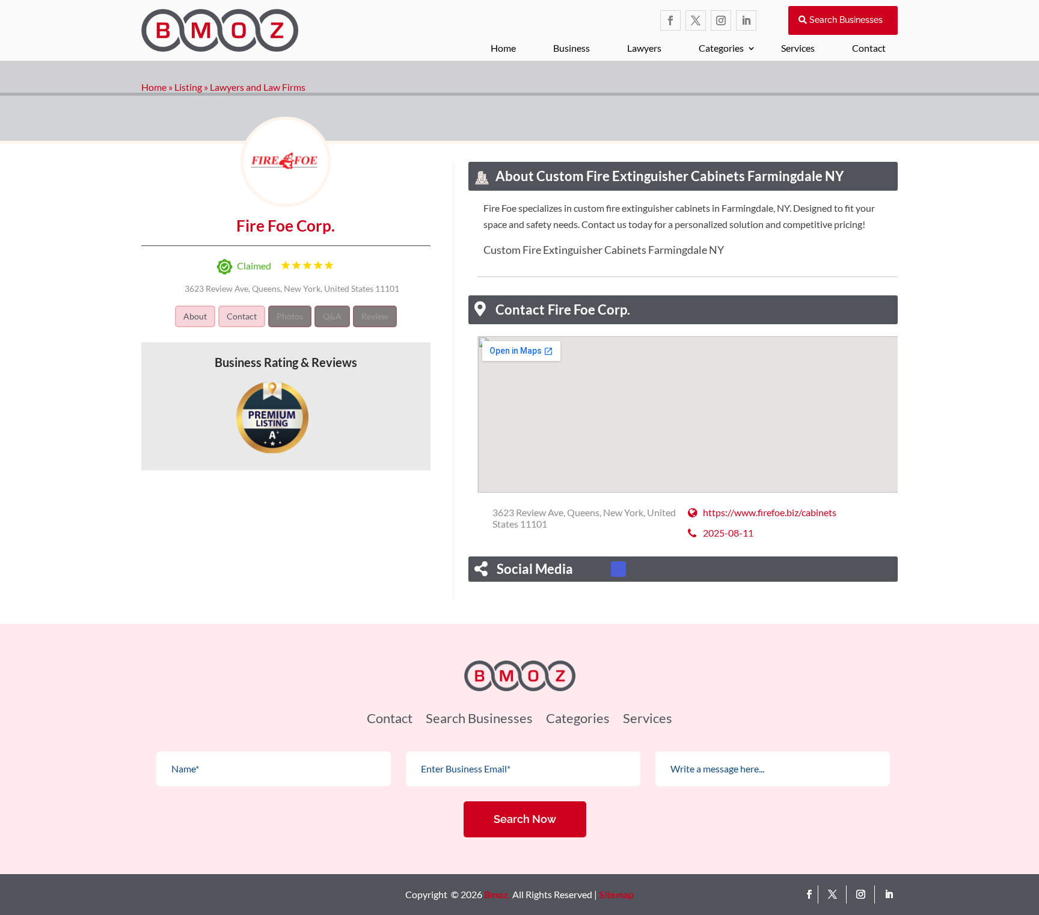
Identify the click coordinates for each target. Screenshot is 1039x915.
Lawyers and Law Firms (257, 87)
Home (503, 48)
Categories (721, 48)
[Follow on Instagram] (721, 20)
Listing (188, 87)
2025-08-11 (728, 532)
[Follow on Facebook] (670, 20)
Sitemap (616, 894)
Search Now (525, 819)
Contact (869, 48)
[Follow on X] (695, 20)
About (195, 315)
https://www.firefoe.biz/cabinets (769, 512)
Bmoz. (497, 894)
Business (571, 48)
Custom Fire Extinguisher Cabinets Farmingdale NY (603, 249)
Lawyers (644, 48)
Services (798, 48)
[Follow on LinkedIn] (746, 20)
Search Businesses (846, 20)
